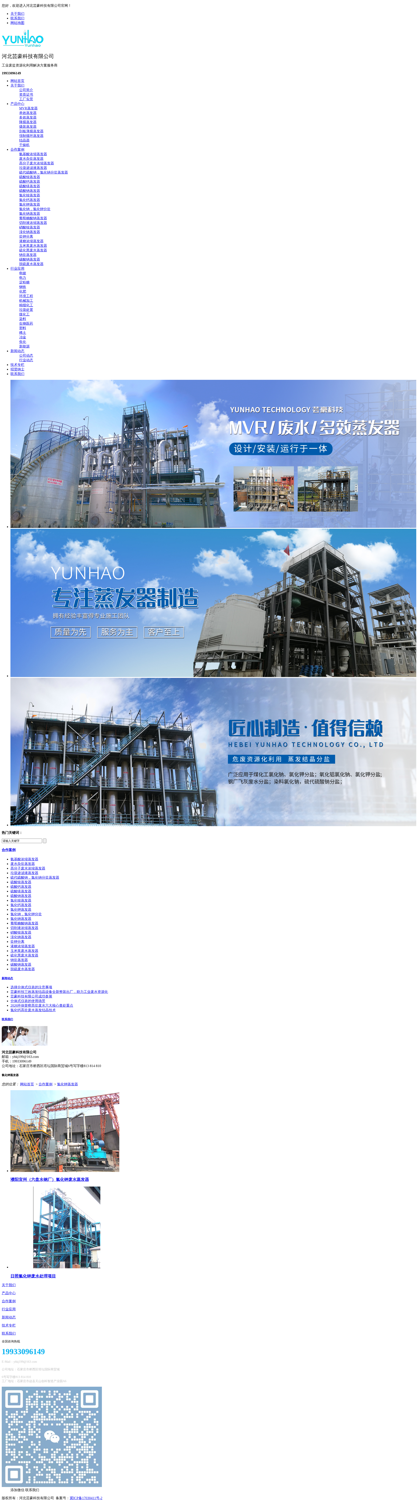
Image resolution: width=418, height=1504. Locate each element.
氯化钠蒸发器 (29, 213)
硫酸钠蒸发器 (29, 191)
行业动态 (26, 360)
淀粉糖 (24, 282)
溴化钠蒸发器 (29, 232)
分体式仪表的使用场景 (27, 1001)
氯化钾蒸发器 (29, 204)
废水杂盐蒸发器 (31, 158)
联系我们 (17, 18)
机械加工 (26, 300)
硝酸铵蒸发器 (29, 227)
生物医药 (26, 323)
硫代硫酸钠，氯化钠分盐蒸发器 (43, 172)
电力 (22, 278)
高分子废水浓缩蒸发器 (36, 163)
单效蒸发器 (28, 113)
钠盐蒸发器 (28, 255)
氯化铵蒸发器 (29, 195)
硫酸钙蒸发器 (29, 181)
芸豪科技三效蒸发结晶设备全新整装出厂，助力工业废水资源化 (59, 992)
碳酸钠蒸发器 (29, 259)
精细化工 (26, 305)
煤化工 (24, 314)
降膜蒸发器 (28, 122)
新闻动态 (17, 351)
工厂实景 (26, 99)
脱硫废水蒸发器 (31, 264)
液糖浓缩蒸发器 (31, 241)
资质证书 (26, 94)
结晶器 (24, 140)
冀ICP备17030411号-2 (86, 1498)
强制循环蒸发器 (31, 136)
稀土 (22, 332)
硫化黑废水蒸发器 (33, 250)
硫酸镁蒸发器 (29, 186)
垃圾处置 (26, 310)
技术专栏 (17, 365)
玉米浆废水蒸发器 (33, 245)
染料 (22, 319)
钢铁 (22, 287)
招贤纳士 (17, 369)
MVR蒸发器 (28, 108)
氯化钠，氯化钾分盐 (35, 209)
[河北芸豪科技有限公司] (23, 45)
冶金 (22, 337)
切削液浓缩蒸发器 (33, 223)
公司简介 (26, 90)
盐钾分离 (26, 236)
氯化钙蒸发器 (29, 200)
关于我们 (17, 13)
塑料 (22, 328)
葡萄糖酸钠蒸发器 (33, 218)
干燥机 (24, 145)
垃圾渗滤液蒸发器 (33, 168)
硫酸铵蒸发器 (29, 177)
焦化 (22, 342)
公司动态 (26, 355)
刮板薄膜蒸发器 (31, 131)
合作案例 (17, 149)
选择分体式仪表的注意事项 (31, 987)
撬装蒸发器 (28, 126)
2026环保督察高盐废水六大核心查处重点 (41, 1005)
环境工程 (26, 296)
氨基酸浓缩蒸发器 (33, 154)
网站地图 (17, 23)
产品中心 (17, 104)
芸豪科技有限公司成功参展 (31, 996)
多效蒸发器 (28, 117)
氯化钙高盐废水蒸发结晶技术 (33, 1010)
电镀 (22, 273)
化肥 (22, 291)
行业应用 (17, 268)
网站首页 (17, 81)
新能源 (24, 346)
